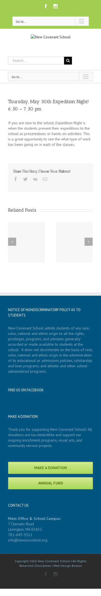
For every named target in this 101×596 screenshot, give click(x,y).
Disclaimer (43, 566)
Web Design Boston (68, 566)
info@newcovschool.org (27, 540)
